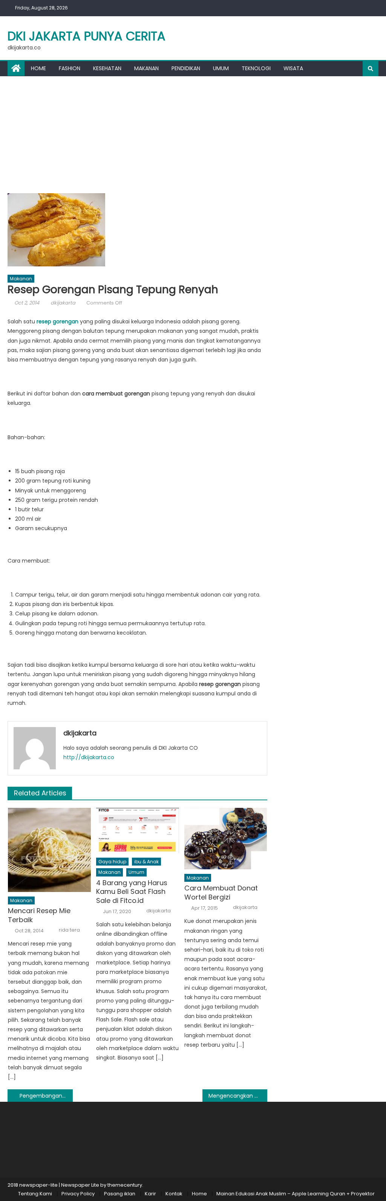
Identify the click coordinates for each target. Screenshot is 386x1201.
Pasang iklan (119, 1193)
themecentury (124, 1185)
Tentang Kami (35, 1193)
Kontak (173, 1193)
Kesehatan (107, 68)
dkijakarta (63, 302)
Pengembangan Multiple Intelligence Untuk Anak (46, 1096)
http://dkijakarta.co (88, 757)
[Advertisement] (193, 133)
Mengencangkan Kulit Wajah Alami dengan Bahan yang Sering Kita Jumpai (237, 1096)
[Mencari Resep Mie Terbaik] (49, 850)
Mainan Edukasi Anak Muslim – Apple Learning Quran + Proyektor (295, 1193)
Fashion (69, 68)
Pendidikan (186, 68)
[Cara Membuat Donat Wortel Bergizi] (225, 838)
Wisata (293, 68)
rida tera (69, 930)
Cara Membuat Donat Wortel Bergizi (221, 892)
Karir (150, 1193)
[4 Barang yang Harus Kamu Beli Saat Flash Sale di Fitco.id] (137, 830)
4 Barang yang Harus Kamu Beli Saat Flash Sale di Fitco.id (131, 891)
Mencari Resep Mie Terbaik (39, 915)
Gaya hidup (112, 861)
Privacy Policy (78, 1193)
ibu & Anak (146, 861)
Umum (221, 68)
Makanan (146, 68)
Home (38, 68)
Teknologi (256, 68)
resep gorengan (57, 321)
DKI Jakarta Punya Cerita (86, 36)
